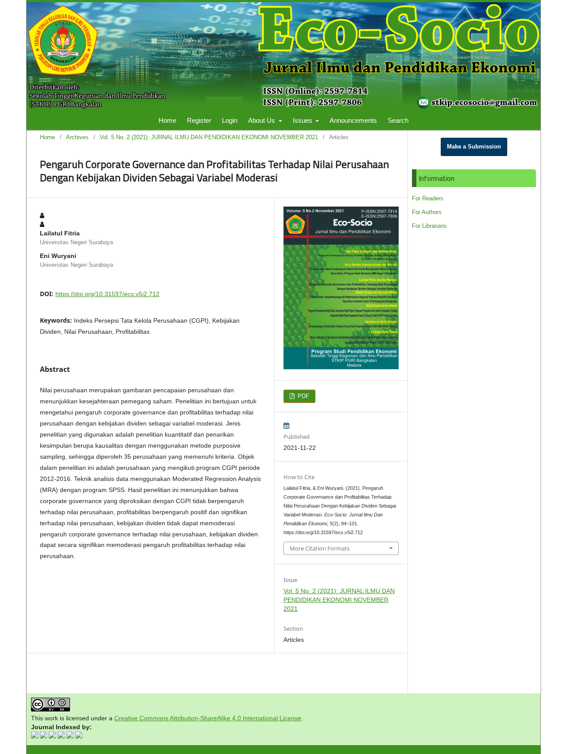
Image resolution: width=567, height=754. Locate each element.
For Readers (427, 198)
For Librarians (429, 226)
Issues (303, 120)
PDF (302, 396)
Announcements (353, 120)
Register (199, 120)
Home (167, 120)
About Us (262, 120)
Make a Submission (474, 146)
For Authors (427, 212)
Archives (77, 137)
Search (398, 120)
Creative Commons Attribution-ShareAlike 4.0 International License (207, 718)
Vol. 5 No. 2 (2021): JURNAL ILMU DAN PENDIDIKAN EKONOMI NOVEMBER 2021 (209, 137)
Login (229, 120)
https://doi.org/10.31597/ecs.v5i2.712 (107, 293)
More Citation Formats (320, 548)
